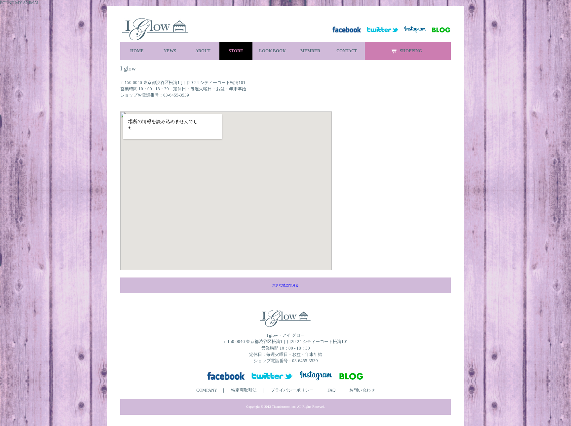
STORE (236, 51)
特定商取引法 (244, 390)
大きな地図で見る (285, 285)
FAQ (331, 390)
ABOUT (202, 51)
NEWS (170, 51)
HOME (137, 51)
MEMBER (310, 51)
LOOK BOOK (272, 51)
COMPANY (206, 390)
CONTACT (346, 51)
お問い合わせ (362, 390)
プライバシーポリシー (292, 390)
